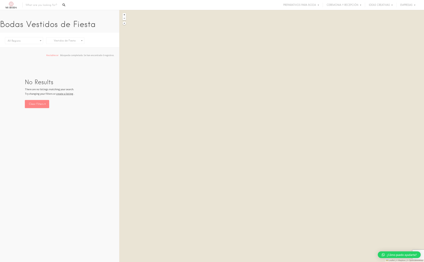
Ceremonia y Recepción (342, 4)
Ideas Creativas (379, 4)
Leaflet (391, 260)
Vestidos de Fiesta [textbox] (62, 40)
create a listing (64, 93)
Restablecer (52, 55)
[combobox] (65, 40)
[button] (124, 15)
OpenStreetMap (416, 260)
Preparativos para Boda (299, 4)
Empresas (406, 4)
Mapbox (401, 260)
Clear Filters (36, 103)
